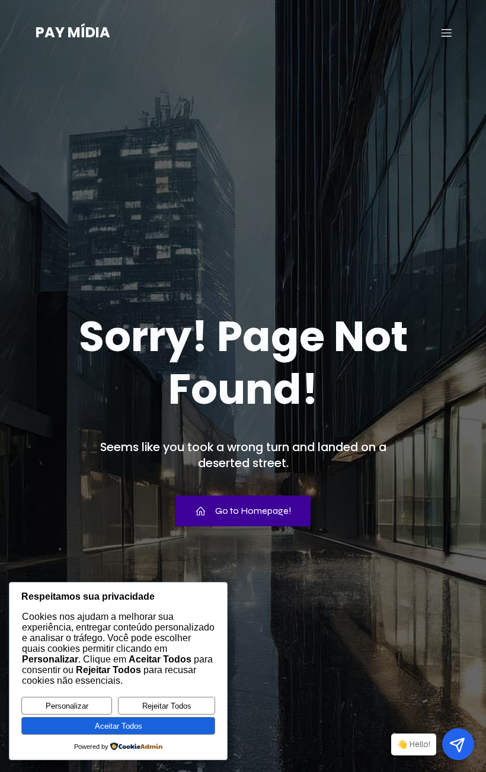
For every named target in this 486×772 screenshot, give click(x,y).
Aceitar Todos (118, 726)
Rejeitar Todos (166, 706)
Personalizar (67, 706)
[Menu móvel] (446, 32)
